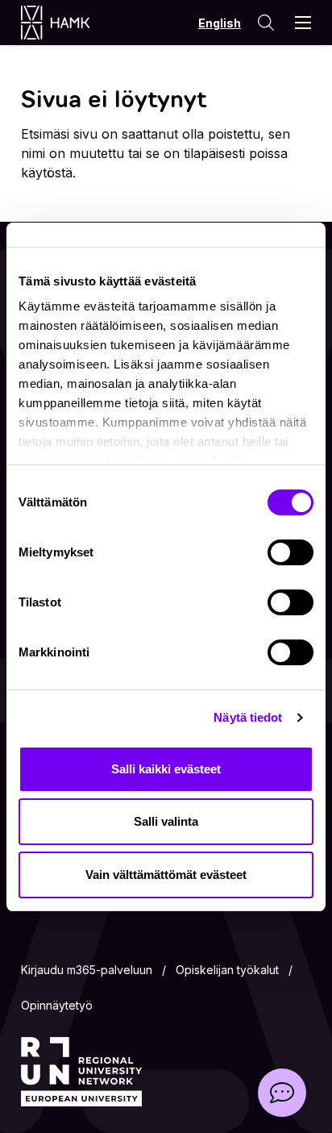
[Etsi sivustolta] (266, 22)
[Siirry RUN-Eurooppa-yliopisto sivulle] (81, 1071)
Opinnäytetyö (57, 1005)
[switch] (290, 552)
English (219, 23)
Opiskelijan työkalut (227, 970)
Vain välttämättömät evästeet (166, 874)
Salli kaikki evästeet (166, 769)
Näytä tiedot (248, 717)
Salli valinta (166, 821)
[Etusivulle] (71, 23)
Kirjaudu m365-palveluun (86, 970)
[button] (282, 1092)
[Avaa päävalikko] (303, 22)
